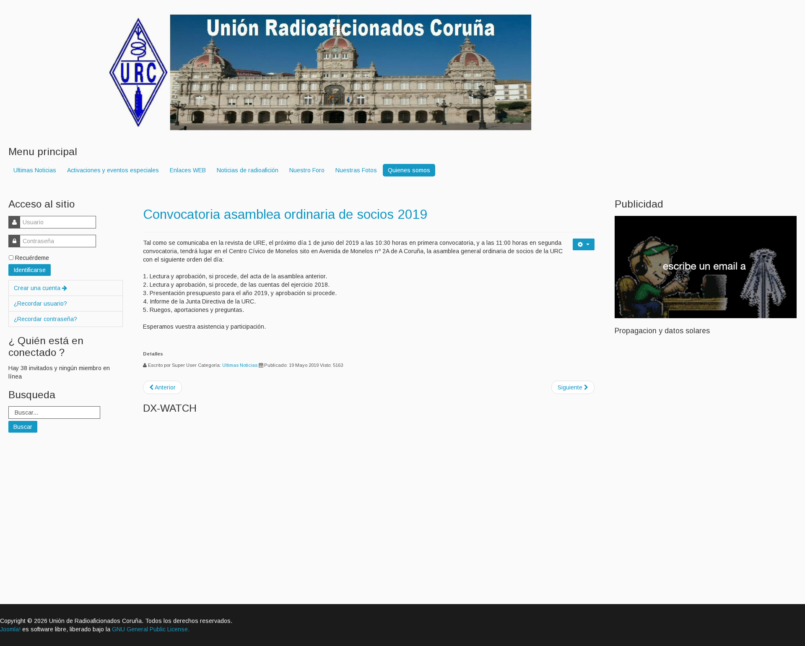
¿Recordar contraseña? (45, 319)
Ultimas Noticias (34, 170)
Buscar (22, 426)
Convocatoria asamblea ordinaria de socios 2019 (285, 214)
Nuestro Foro (307, 170)
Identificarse (29, 270)
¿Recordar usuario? (40, 303)
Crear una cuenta (38, 288)
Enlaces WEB (188, 170)
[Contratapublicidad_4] (706, 266)
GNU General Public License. (151, 629)
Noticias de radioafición (247, 170)
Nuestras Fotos (356, 170)
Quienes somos (409, 170)
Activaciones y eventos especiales (113, 170)
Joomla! (10, 629)
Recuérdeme (32, 257)
